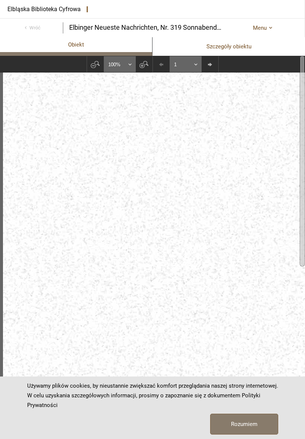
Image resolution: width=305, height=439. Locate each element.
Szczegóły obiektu (228, 46)
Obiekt (76, 44)
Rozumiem (244, 424)
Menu (260, 28)
